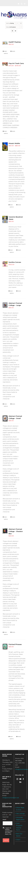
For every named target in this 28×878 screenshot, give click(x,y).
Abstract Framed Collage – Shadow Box (16, 531)
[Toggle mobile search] (21, 4)
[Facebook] (23, 779)
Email (5, 819)
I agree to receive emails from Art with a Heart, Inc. (8, 831)
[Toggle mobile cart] (18, 4)
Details (13, 51)
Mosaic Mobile (14, 143)
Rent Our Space (19, 835)
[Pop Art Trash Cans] (5, 64)
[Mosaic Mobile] (5, 146)
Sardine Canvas (15, 262)
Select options (6, 52)
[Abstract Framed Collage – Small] (5, 418)
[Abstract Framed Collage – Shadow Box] (5, 531)
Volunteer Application (20, 818)
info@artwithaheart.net (10, 797)
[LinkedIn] (20, 782)
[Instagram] (17, 779)
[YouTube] (20, 779)
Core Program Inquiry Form (19, 827)
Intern (18, 839)
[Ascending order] (20, 23)
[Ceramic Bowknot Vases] (5, 219)
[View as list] (15, 30)
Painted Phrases (15, 644)
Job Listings (20, 813)
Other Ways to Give (20, 809)
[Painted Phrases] (5, 646)
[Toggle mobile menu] (25, 4)
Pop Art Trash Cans (16, 63)
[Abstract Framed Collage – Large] (5, 305)
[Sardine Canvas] (5, 264)
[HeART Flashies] (5, 43)
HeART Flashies (15, 42)
